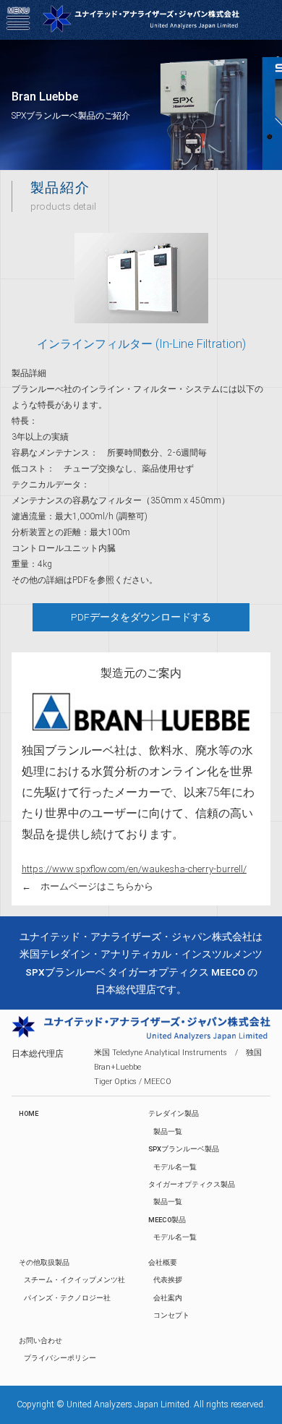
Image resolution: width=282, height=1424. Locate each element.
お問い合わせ (40, 1340)
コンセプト (171, 1315)
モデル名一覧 (175, 1167)
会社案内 (167, 1298)
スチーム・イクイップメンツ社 (74, 1280)
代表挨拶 (167, 1280)
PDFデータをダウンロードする (141, 617)
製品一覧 (167, 1131)
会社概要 (162, 1262)
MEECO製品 (167, 1220)
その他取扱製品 (44, 1262)
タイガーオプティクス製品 (191, 1184)
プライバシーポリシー (60, 1358)
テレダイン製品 (173, 1113)
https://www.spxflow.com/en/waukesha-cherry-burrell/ (134, 869)
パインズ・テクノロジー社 (67, 1298)
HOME (28, 1113)
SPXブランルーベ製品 (183, 1149)
